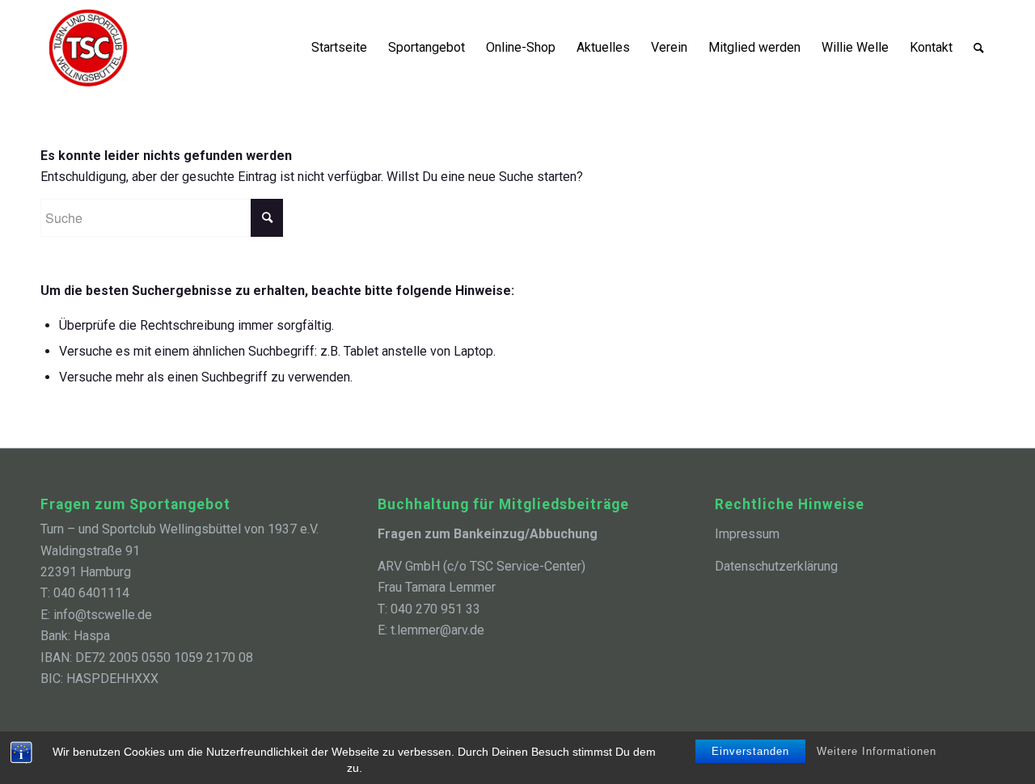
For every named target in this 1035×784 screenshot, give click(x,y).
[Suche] (979, 47)
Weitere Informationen (876, 751)
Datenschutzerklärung (776, 566)
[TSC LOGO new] (88, 47)
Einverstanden (750, 751)
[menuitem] (339, 47)
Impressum (747, 534)
